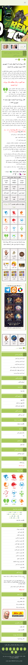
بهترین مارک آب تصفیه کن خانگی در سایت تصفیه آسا (14, 577)
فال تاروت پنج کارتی (20, 546)
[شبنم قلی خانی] (6, 46)
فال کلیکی (22, 444)
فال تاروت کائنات (20, 535)
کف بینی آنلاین (21, 414)
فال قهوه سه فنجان (20, 403)
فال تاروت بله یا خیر (20, 564)
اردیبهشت (7, 171)
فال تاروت (22, 567)
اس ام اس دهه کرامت (19, 364)
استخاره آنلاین (21, 382)
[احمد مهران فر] (22, 47)
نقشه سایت (8, 660)
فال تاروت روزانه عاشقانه (18, 561)
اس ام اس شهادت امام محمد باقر (17, 370)
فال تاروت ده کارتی (20, 555)
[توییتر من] (7, 649)
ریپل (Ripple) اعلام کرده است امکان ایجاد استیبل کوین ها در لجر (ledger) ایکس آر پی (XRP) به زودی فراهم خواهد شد (14, 582)
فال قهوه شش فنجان (19, 405)
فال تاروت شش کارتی (19, 549)
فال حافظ (22, 598)
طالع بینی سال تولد (20, 520)
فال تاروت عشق (20, 558)
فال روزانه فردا (21, 638)
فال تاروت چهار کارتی (19, 543)
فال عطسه (22, 626)
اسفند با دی (21, 199)
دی (18, 173)
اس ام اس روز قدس (20, 361)
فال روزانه (20, 131)
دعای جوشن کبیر (20, 432)
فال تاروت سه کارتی (19, 540)
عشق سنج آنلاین (20, 453)
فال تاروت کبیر (21, 532)
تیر (22, 173)
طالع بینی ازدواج (14, 257)
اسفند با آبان (14, 193)
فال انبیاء (22, 391)
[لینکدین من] (12, 652)
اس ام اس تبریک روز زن (19, 373)
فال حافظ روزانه (6, 266)
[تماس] (10, 649)
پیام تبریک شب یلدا (20, 607)
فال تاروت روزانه (20, 529)
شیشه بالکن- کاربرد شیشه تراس (17, 586)
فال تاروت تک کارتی (20, 538)
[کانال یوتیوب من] (16, 652)
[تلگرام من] (21, 649)
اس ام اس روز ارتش (19, 358)
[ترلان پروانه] (14, 46)
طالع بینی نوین (21, 629)
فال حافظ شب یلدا (20, 604)
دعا (23, 435)
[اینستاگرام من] (14, 649)
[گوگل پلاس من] (3, 649)
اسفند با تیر (21, 188)
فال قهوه (22, 400)
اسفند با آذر (6, 193)
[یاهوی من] (24, 649)
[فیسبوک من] (17, 649)
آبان (13, 173)
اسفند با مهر (21, 193)
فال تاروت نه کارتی (20, 552)
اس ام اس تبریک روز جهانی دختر (17, 367)
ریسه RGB (22, 462)
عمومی (17, 348)
